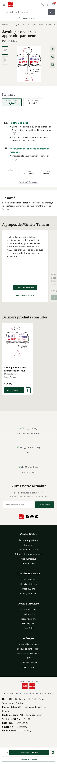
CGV (29, 658)
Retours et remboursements (28, 554)
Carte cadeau (28, 579)
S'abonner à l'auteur (25, 287)
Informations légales (29, 644)
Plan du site (28, 667)
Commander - (29, 752)
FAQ (28, 452)
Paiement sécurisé (28, 549)
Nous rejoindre (28, 618)
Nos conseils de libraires (28, 433)
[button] (28, 204)
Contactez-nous (28, 472)
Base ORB (28, 628)
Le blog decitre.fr (28, 593)
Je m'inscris (44, 504)
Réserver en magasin (28, 759)
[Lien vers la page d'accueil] (10, 4)
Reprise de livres (28, 584)
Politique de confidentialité (29, 648)
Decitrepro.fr (28, 623)
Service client (28, 563)
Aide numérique (28, 558)
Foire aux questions (28, 540)
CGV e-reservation (28, 662)
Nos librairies (28, 614)
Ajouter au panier (14, 390)
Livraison (28, 544)
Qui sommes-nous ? (28, 609)
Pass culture (28, 588)
